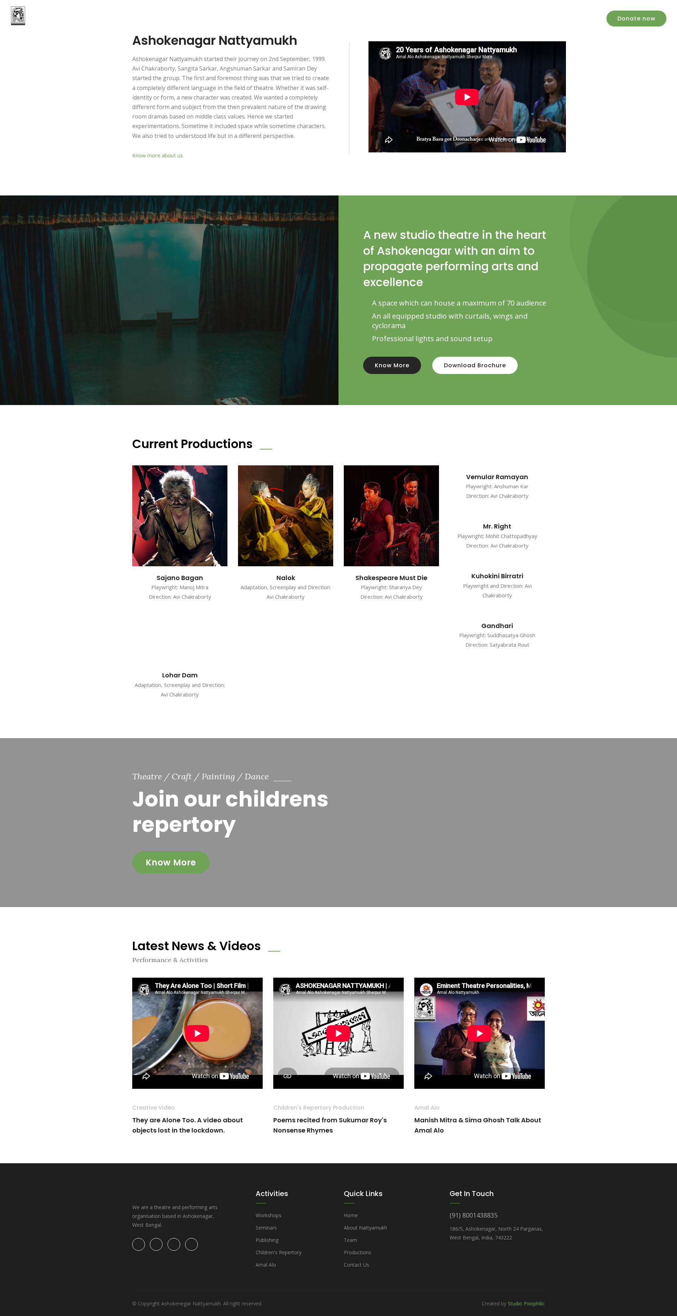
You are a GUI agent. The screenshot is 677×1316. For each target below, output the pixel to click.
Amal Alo (537, 17)
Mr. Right (497, 526)
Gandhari (497, 625)
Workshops (268, 1215)
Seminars (266, 1227)
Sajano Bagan (180, 577)
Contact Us (576, 17)
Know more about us (157, 155)
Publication (499, 17)
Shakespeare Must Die (391, 577)
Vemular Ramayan (497, 476)
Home (349, 17)
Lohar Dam (180, 675)
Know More (392, 365)
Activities (460, 17)
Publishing (267, 1240)
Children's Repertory (278, 1252)
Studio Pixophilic (526, 1303)
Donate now (636, 18)
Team (350, 1240)
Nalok (285, 577)
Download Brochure (475, 365)
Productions (420, 17)
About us (380, 17)
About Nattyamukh (365, 1227)
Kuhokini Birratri (497, 576)
